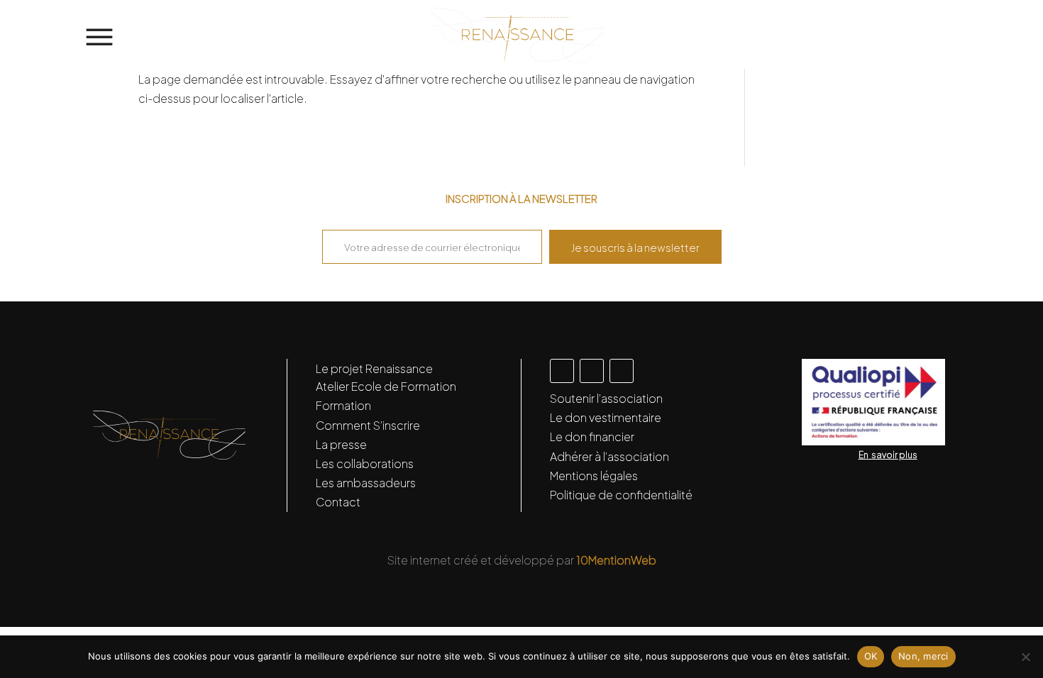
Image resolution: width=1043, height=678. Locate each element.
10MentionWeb (616, 559)
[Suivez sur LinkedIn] (592, 371)
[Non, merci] (1025, 657)
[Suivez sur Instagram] (562, 371)
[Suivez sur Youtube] (621, 371)
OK (871, 656)
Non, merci (923, 656)
